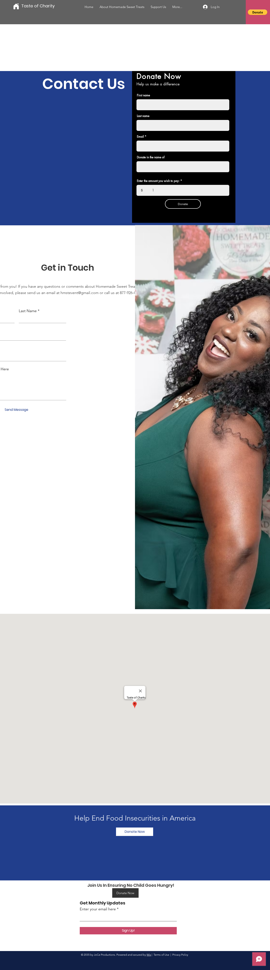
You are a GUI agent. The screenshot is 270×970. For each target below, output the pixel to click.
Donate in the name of (151, 157)
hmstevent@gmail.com (80, 292)
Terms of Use (161, 954)
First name (143, 95)
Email (140, 136)
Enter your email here (98, 909)
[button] (257, 12)
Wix (149, 954)
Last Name (28, 311)
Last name (143, 115)
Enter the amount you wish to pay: (158, 180)
